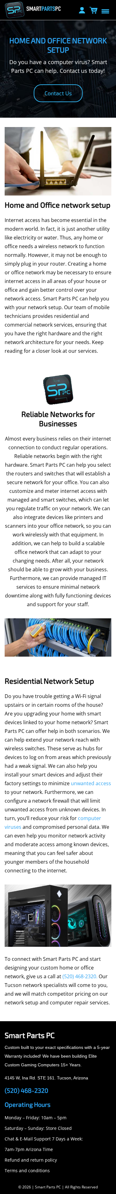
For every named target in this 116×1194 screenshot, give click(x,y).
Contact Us (58, 93)
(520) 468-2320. (79, 976)
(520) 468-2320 (26, 1090)
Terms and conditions (27, 1170)
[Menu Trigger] (105, 11)
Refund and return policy (31, 1160)
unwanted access (91, 783)
